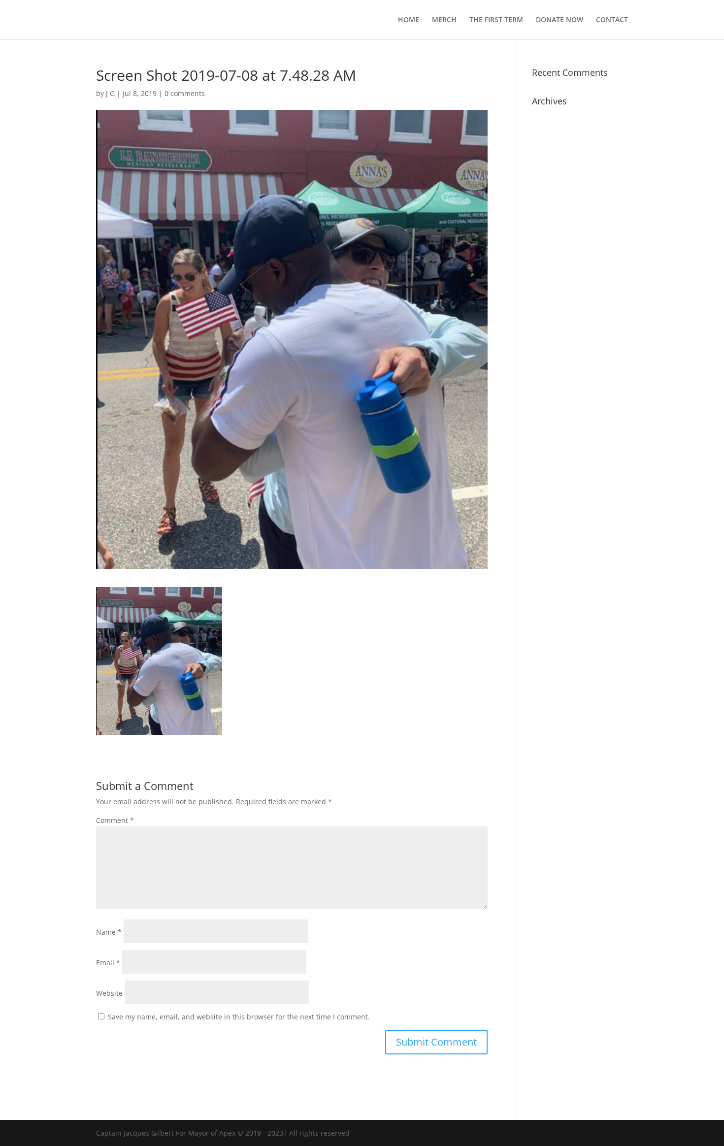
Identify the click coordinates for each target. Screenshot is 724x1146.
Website (109, 993)
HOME (408, 20)
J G (110, 93)
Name (109, 932)
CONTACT (612, 20)
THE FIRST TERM (496, 20)
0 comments (185, 93)
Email (108, 962)
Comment (115, 820)
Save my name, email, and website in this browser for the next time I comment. (239, 1016)
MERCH (444, 20)
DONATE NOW (559, 20)
